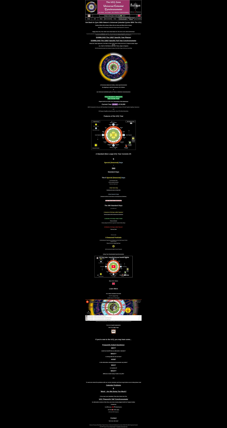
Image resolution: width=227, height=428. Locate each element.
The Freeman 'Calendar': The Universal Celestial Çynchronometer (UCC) (119, 321)
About (88, 18)
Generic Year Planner (131, 19)
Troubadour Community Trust (121, 426)
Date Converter (108, 18)
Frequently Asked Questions (113, 345)
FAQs (115, 18)
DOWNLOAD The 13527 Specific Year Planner (113, 37)
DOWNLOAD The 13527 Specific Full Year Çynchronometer (113, 41)
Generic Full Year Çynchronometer (123, 19)
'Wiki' (114, 327)
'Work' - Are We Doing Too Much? (113, 391)
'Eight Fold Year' (117, 243)
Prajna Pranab (112, 426)
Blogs (101, 18)
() (113, 200)
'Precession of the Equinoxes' (120, 101)
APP (95, 18)
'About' (114, 295)
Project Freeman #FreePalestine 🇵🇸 (101, 321)
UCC (118, 409)
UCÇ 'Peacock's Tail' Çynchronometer (113, 399)
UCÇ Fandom (138, 18)
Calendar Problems (113, 385)
